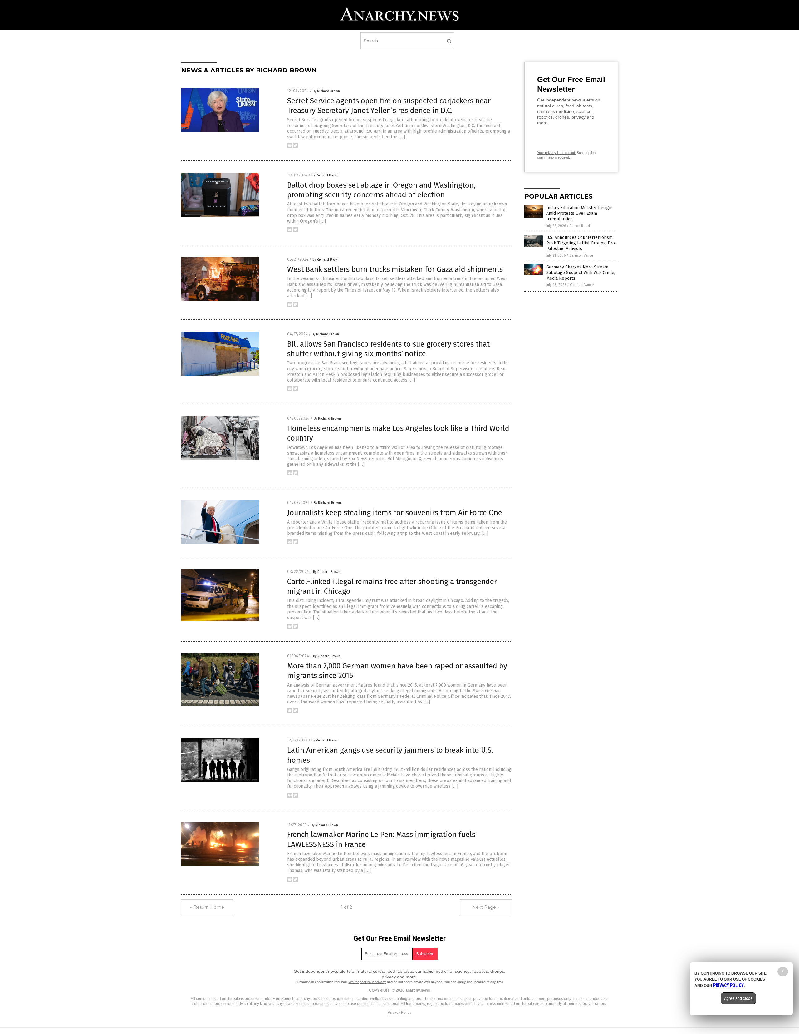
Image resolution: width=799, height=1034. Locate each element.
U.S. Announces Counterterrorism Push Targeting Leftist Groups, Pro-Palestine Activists (581, 243)
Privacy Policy (399, 1012)
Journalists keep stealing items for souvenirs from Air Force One (394, 512)
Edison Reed (580, 226)
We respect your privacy (367, 982)
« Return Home (207, 907)
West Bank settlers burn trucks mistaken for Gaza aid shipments (395, 269)
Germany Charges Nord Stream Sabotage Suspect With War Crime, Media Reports (580, 272)
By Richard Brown (326, 91)
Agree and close (738, 998)
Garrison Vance (581, 256)
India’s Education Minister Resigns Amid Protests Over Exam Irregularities (580, 213)
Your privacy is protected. (556, 153)
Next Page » (485, 907)
